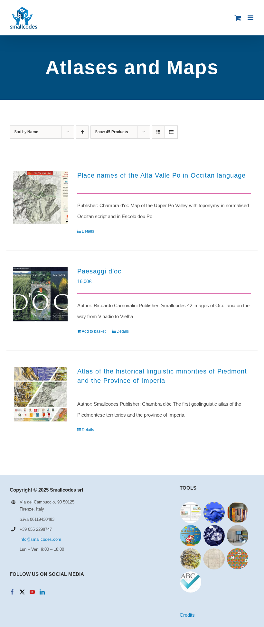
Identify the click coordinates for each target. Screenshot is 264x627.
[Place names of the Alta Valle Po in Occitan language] (40, 197)
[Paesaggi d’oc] (40, 294)
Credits (187, 615)
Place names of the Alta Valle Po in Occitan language (161, 175)
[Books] (238, 512)
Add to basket (94, 331)
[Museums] (238, 535)
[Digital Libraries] (214, 558)
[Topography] (191, 558)
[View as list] (171, 132)
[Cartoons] (191, 535)
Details (88, 231)
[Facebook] (12, 592)
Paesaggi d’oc (99, 271)
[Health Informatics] (214, 535)
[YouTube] (32, 592)
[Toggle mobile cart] (238, 17)
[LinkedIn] (42, 592)
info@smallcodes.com (40, 539)
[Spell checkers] (191, 582)
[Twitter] (22, 592)
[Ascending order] (82, 132)
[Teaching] (238, 558)
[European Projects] (214, 512)
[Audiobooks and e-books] (191, 512)
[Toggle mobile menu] (251, 17)
